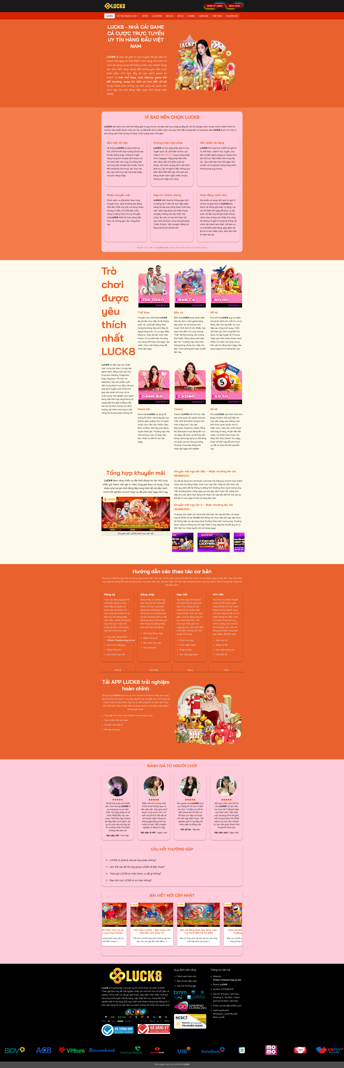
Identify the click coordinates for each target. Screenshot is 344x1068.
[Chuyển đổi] (106, 860)
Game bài (203, 16)
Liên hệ (117, 670)
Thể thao (217, 16)
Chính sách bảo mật (186, 976)
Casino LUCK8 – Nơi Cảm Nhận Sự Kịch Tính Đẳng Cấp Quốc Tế (146, 931)
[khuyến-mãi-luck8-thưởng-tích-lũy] (212, 542)
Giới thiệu (153, 670)
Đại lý (190, 670)
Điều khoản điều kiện (187, 981)
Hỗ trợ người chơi (126, 16)
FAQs (226, 670)
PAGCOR (168, 155)
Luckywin (157, 16)
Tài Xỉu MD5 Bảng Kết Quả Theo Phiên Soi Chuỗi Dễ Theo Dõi (192, 931)
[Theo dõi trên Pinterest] (138, 1012)
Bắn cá (169, 16)
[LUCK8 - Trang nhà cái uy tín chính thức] (114, 6)
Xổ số (145, 16)
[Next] (243, 544)
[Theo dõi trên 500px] (143, 1012)
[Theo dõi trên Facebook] (128, 1012)
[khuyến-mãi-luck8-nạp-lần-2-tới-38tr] (176, 542)
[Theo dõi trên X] (133, 1012)
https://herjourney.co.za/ (227, 979)
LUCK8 (109, 16)
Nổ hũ (180, 16)
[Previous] (173, 544)
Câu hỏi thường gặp (186, 985)
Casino (191, 16)
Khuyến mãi (232, 16)
